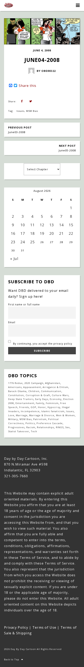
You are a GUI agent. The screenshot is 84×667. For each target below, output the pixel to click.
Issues (20, 110)
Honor (42, 407)
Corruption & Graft (38, 395)
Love (11, 415)
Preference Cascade (49, 423)
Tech (34, 431)
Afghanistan (52, 383)
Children (33, 391)
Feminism (52, 403)
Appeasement (32, 387)
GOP (33, 407)
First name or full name (24, 304)
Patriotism (39, 419)
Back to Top (11, 659)
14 (61, 224)
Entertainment (24, 403)
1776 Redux (15, 383)
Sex (67, 427)
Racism (30, 427)
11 (32, 224)
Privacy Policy (16, 627)
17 (22, 233)
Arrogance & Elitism (55, 387)
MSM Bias (32, 110)
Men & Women (65, 415)
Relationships (45, 427)
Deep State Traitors (20, 399)
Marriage (21, 415)
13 (51, 224)
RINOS (60, 427)
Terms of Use (44, 627)
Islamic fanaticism (52, 411)
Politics (30, 423)
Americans (15, 387)
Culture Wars (60, 395)
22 (71, 233)
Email (11, 322)
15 (71, 224)
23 (13, 241)
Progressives (16, 427)
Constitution (16, 395)
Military (13, 419)
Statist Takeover (18, 431)
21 (61, 233)
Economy (55, 399)
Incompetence (30, 411)
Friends (24, 407)
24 (22, 241)
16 (13, 233)
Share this (27, 85)
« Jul (14, 258)
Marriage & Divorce (41, 415)
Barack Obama (17, 391)
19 (42, 233)
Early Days (41, 399)
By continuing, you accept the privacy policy (42, 343)
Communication (51, 391)
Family (40, 403)
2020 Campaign (34, 383)
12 (42, 224)
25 (32, 241)
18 (32, 233)
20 (51, 233)
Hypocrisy (54, 407)
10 (22, 224)
